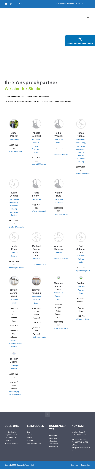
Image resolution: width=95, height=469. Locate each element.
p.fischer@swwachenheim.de (43, 211)
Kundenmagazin (11, 437)
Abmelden (53, 438)
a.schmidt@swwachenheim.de (43, 164)
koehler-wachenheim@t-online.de (15, 343)
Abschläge (53, 441)
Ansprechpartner (11, 435)
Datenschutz (85, 465)
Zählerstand (53, 444)
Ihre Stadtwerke (10, 432)
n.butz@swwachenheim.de (64, 214)
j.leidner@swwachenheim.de (20, 227)
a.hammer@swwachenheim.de (66, 258)
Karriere (8, 440)
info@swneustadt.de (39, 337)
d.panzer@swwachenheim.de (20, 151)
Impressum (75, 465)
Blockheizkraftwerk (11, 443)
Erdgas (29, 435)
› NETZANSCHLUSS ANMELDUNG (67, 4)
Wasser (29, 437)
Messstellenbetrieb (34, 443)
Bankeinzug (53, 446)
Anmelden (53, 435)
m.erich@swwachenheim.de (20, 268)
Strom (29, 432)
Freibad (30, 440)
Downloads (86, 4)
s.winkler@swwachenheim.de (65, 155)
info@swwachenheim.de (16, 4)
